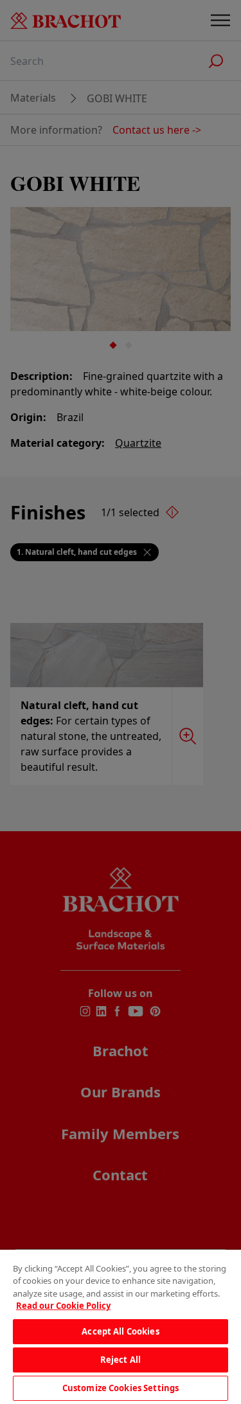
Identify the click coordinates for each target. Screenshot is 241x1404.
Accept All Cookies (120, 1331)
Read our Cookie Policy (63, 1305)
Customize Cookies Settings (120, 1388)
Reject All (120, 1359)
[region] (120, 1327)
